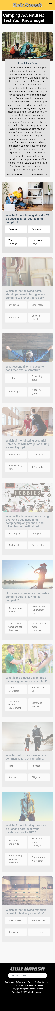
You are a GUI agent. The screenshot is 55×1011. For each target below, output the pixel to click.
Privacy (30, 982)
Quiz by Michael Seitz (15, 174)
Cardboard (37, 229)
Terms (48, 982)
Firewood (13, 229)
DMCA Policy (21, 982)
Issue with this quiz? (40, 174)
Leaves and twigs (37, 242)
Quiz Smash (9, 982)
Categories (39, 985)
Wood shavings (12, 242)
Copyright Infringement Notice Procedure (27, 989)
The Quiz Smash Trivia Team (22, 985)
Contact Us (39, 982)
